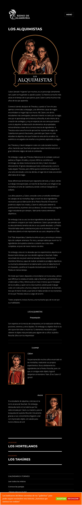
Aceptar (61, 499)
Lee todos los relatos (17, 481)
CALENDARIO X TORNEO (19, 476)
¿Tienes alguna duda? (17, 492)
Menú (69, 15)
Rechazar (73, 499)
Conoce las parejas (16, 487)
